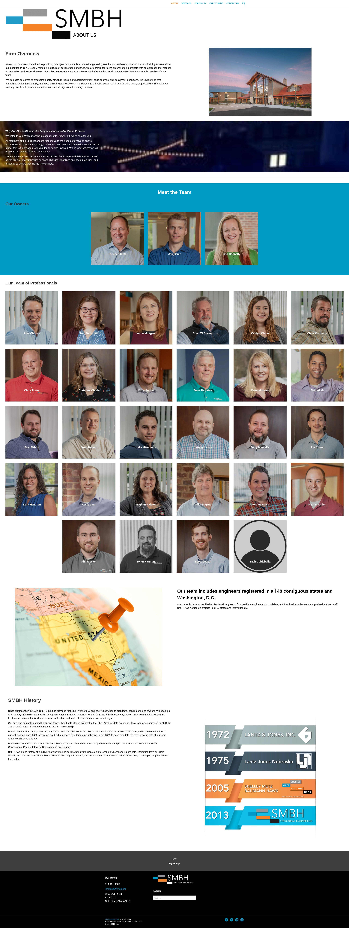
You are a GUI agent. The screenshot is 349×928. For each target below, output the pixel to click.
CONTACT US (232, 3)
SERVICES (186, 3)
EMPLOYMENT (216, 3)
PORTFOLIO (200, 3)
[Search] (242, 3)
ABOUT (174, 3)
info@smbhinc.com (115, 889)
